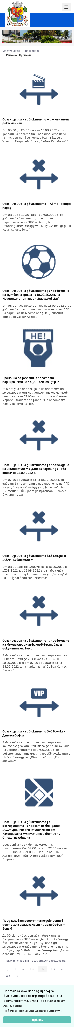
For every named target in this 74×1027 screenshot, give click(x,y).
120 (54, 969)
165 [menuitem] (9, 976)
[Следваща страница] (17, 975)
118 (33, 969)
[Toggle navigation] (66, 7)
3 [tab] (50, 38)
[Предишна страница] (7, 969)
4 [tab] (54, 38)
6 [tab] (62, 38)
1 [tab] (41, 38)
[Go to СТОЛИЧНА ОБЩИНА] (17, 13)
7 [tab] (66, 38)
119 (43, 969)
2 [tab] (45, 38)
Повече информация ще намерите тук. (32, 1010)
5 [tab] (58, 38)
